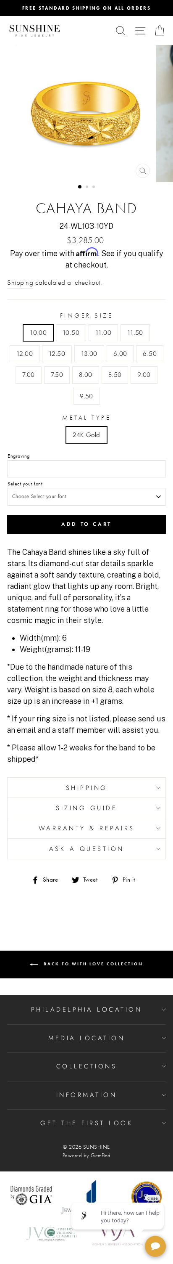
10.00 (38, 332)
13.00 (89, 353)
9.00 (144, 374)
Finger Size (86, 315)
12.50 (57, 353)
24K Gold (86, 435)
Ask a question (86, 848)
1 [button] (80, 187)
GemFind (101, 1155)
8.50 (115, 374)
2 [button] (88, 187)
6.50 (150, 353)
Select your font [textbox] (25, 484)
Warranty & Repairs (87, 828)
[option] (86, 8)
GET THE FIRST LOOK (86, 1123)
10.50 (71, 332)
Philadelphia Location (86, 1009)
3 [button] (94, 187)
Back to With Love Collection (92, 964)
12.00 (24, 353)
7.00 (28, 374)
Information (86, 1095)
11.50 (135, 332)
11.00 (103, 332)
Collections (86, 1066)
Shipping (20, 282)
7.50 (57, 374)
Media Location (86, 1038)
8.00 (85, 374)
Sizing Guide (86, 808)
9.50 (86, 396)
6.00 (120, 353)
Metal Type (86, 417)
